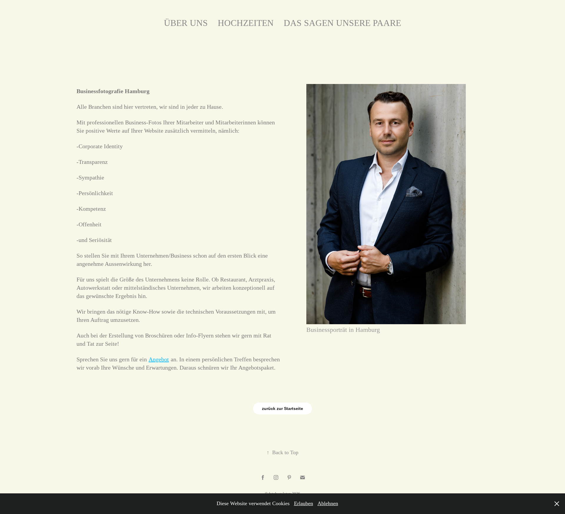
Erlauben (303, 503)
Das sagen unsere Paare (342, 23)
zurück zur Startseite (282, 408)
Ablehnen (328, 503)
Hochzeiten (246, 23)
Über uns (186, 23)
